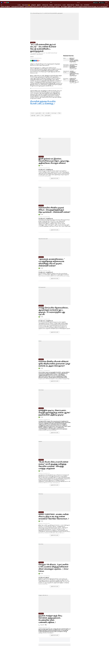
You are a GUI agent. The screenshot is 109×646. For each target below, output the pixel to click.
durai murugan (53, 113)
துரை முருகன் (47, 115)
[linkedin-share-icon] (36, 61)
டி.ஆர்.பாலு (33, 115)
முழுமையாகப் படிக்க (54, 178)
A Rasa (42, 115)
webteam (32, 56)
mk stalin (32, 113)
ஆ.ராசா (38, 115)
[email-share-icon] (38, 61)
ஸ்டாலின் (48, 113)
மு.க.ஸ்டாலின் (38, 113)
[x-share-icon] (32, 61)
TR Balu (59, 113)
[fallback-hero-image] (66, 59)
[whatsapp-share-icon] (31, 61)
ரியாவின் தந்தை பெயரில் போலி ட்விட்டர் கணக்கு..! (43, 102)
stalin (43, 113)
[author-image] (39, 165)
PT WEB (41, 165)
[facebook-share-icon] (34, 61)
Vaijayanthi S (42, 624)
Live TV (78, 2)
